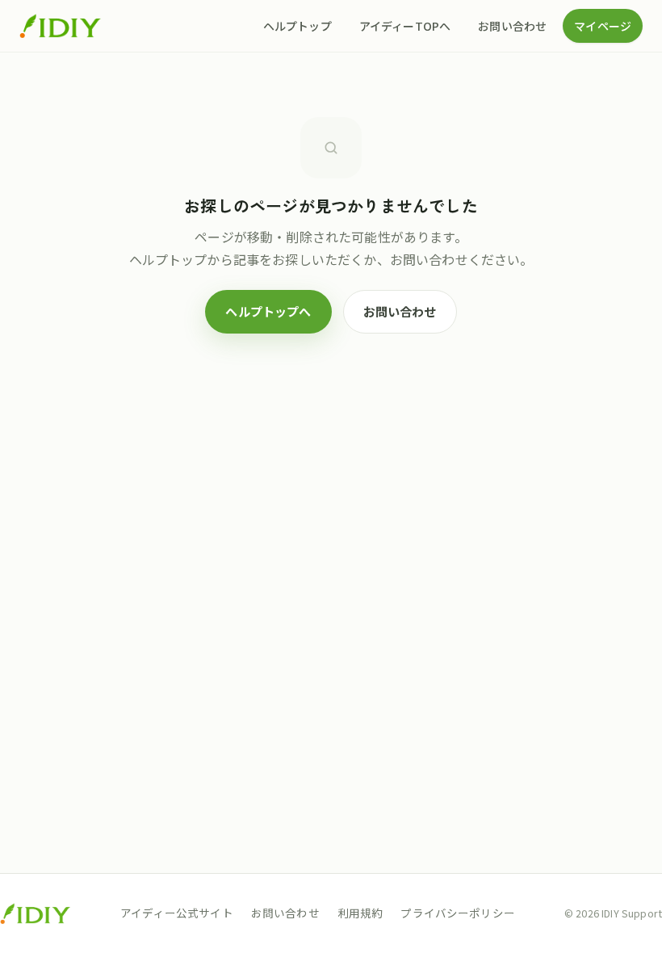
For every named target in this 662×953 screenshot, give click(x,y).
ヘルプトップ (297, 26)
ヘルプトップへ (268, 311)
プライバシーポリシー (457, 913)
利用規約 (360, 913)
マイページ (602, 26)
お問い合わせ (512, 26)
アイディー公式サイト (176, 913)
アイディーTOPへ (404, 26)
